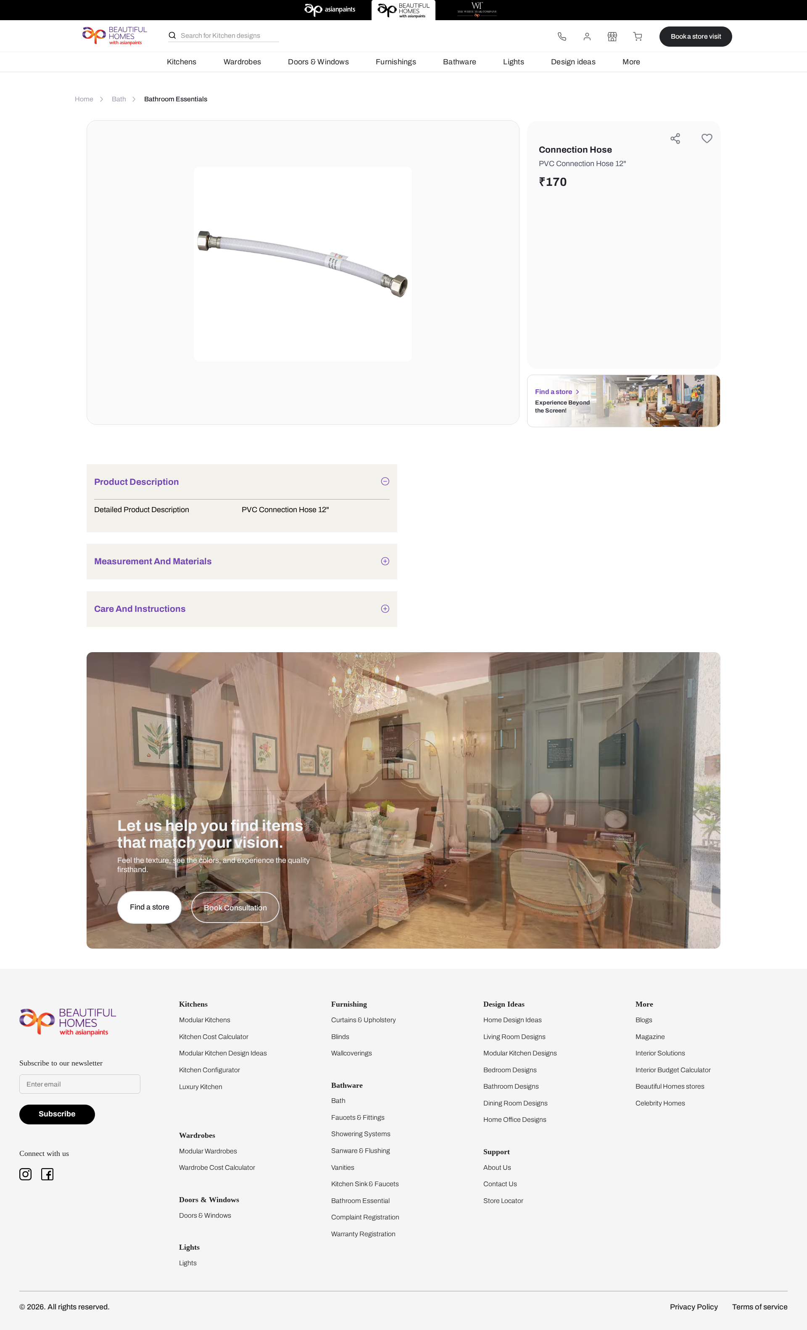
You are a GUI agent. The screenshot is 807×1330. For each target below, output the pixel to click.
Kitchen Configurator (209, 1070)
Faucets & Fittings (358, 1117)
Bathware (459, 62)
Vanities (342, 1167)
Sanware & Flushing (360, 1150)
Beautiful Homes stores (670, 1086)
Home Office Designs (514, 1119)
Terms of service (760, 1307)
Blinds (340, 1036)
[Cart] (637, 36)
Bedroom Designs (510, 1070)
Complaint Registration (365, 1217)
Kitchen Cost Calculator (213, 1036)
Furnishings (396, 62)
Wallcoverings (351, 1053)
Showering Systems (360, 1133)
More (631, 62)
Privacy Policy (694, 1307)
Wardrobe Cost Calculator (217, 1167)
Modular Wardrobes (208, 1151)
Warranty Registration (363, 1233)
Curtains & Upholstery (363, 1019)
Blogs (644, 1019)
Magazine (650, 1036)
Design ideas (573, 62)
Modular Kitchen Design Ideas (223, 1053)
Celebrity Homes (660, 1103)
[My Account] (587, 36)
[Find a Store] (612, 36)
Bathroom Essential (360, 1200)
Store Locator (503, 1200)
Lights (513, 62)
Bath (338, 1100)
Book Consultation (235, 908)
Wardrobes (242, 62)
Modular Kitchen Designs (520, 1053)
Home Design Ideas (512, 1019)
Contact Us (500, 1183)
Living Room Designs (514, 1036)
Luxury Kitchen (200, 1086)
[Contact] (562, 36)
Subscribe (57, 1114)
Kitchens (182, 62)
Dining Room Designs (515, 1103)
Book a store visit (696, 36)
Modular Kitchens (204, 1019)
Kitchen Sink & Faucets (365, 1183)
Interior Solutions (660, 1053)
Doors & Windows (318, 62)
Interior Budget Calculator (673, 1070)
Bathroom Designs (511, 1086)
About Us (497, 1167)
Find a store (553, 391)
